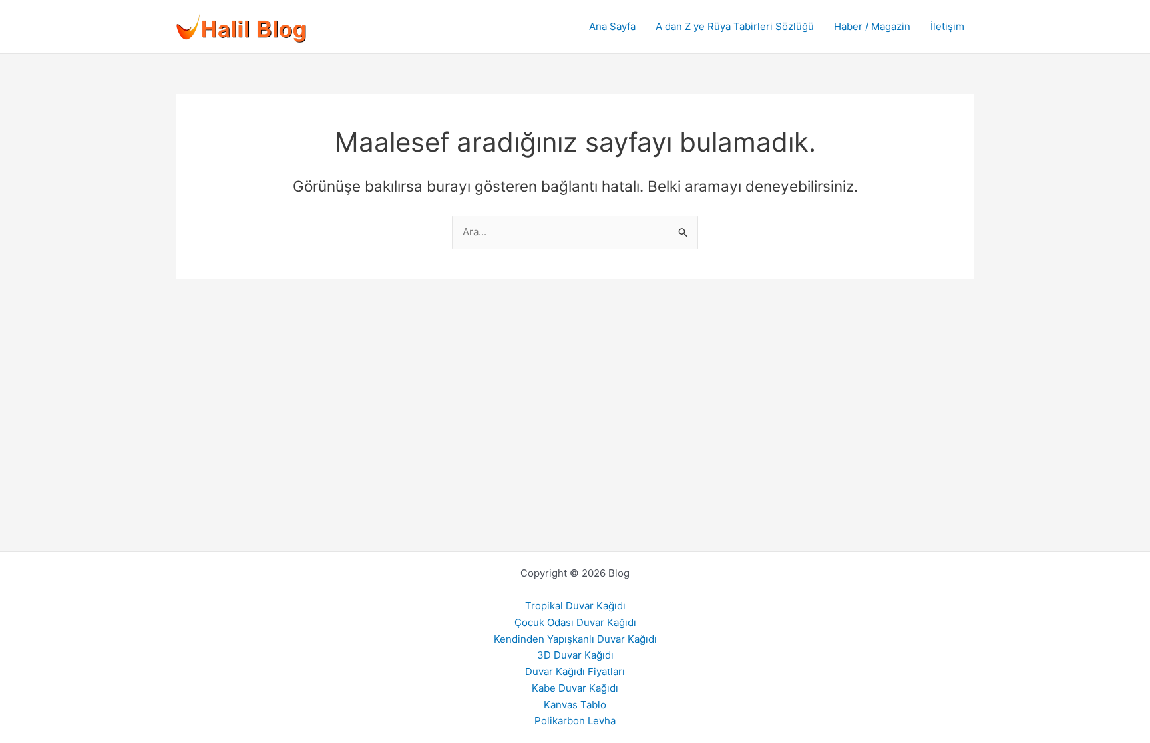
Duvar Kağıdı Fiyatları (575, 671)
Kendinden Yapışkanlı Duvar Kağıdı (575, 639)
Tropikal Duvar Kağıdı (575, 605)
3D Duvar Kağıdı (575, 655)
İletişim (947, 26)
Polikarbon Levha (575, 720)
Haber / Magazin (872, 26)
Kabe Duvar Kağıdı (575, 688)
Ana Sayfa (612, 26)
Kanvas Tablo (575, 704)
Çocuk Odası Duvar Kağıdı (575, 622)
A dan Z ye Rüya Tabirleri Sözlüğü (735, 26)
